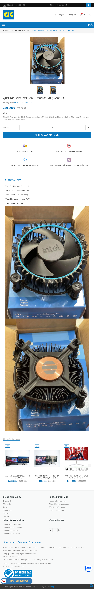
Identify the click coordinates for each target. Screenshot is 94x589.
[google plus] (59, 530)
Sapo (53, 587)
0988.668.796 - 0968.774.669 (25, 550)
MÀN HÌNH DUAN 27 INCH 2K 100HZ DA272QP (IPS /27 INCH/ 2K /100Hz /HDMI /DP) (22, 478)
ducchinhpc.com (17, 566)
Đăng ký (72, 15)
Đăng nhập (62, 15)
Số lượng (6, 127)
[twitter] (50, 530)
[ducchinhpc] (24, 14)
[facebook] (55, 530)
